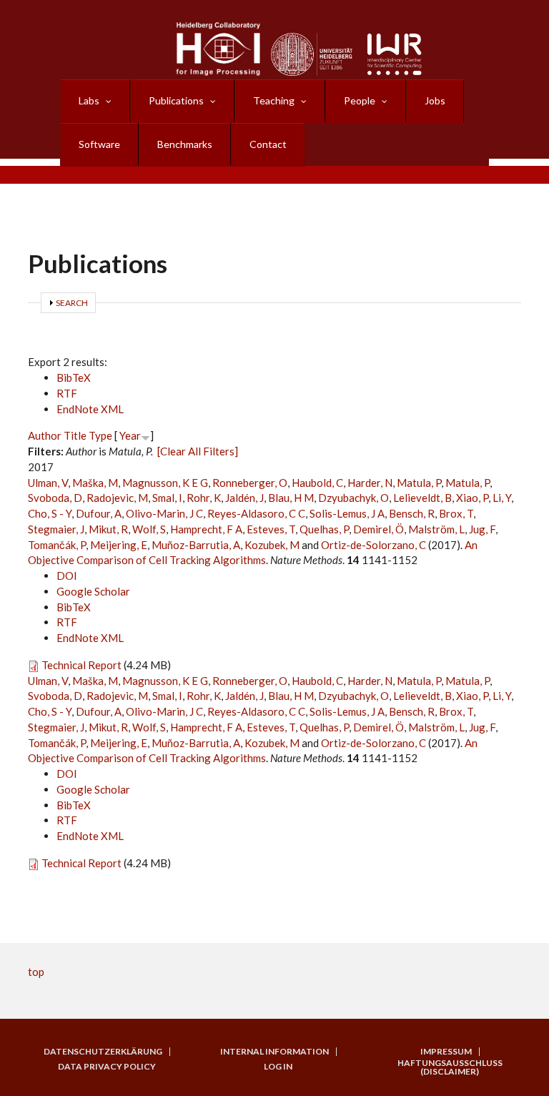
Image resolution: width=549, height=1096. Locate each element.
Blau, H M (291, 497)
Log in (278, 1066)
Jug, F (482, 529)
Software (99, 144)
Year (130, 435)
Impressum (446, 1051)
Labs (89, 100)
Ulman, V (48, 482)
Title (75, 435)
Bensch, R (412, 513)
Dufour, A (99, 513)
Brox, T (456, 513)
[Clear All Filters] (197, 451)
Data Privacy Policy (107, 1066)
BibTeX (73, 377)
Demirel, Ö (378, 529)
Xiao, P (472, 497)
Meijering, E (118, 544)
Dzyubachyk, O (353, 497)
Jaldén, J (244, 497)
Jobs (435, 100)
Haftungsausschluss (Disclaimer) (450, 1067)
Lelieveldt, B (422, 497)
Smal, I (167, 497)
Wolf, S (149, 529)
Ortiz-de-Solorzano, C (373, 544)
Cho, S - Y (49, 513)
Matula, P (419, 482)
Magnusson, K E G (165, 482)
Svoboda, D (55, 497)
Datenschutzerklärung (103, 1051)
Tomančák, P (57, 544)
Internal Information (274, 1051)
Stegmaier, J (56, 529)
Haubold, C (317, 482)
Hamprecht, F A (206, 529)
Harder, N (369, 482)
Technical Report (81, 664)
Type (100, 435)
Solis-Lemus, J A (347, 513)
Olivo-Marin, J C (164, 513)
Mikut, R (108, 529)
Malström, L (436, 529)
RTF (66, 393)
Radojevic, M (117, 497)
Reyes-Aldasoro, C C (256, 513)
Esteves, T (271, 529)
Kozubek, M (272, 544)
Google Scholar (93, 591)
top (36, 971)
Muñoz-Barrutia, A (196, 544)
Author (44, 435)
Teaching (274, 100)
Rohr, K (204, 497)
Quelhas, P (324, 529)
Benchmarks (184, 144)
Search (72, 302)
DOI (66, 575)
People (359, 100)
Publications (176, 100)
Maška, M (95, 482)
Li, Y (502, 497)
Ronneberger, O (249, 482)
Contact (268, 144)
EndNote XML (90, 409)
